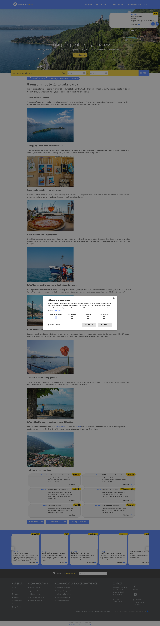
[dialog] (80, 313)
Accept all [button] (104, 325)
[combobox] (114, 298)
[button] (54, 325)
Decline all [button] (89, 324)
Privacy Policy (58, 310)
